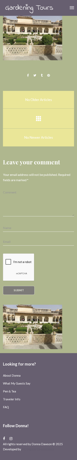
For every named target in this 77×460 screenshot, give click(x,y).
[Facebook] (4, 438)
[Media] (38, 118)
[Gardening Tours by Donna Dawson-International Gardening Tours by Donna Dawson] (29, 8)
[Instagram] (10, 438)
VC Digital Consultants (38, 449)
